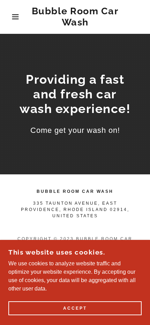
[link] (75, 17)
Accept (75, 308)
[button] (11, 17)
